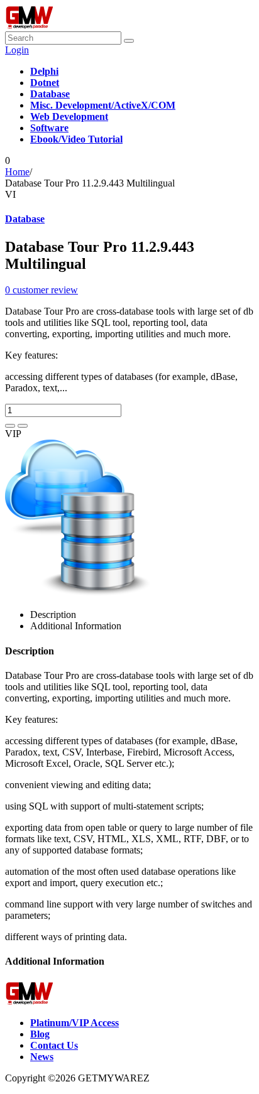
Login (17, 50)
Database (25, 219)
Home (17, 171)
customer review (41, 289)
